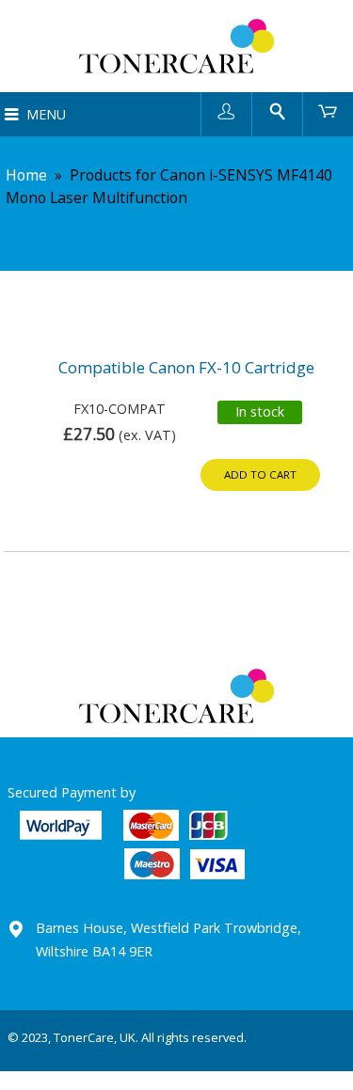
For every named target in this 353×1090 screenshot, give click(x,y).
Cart (328, 110)
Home (26, 175)
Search (277, 110)
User (226, 110)
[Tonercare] (176, 46)
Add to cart (260, 474)
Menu (46, 114)
